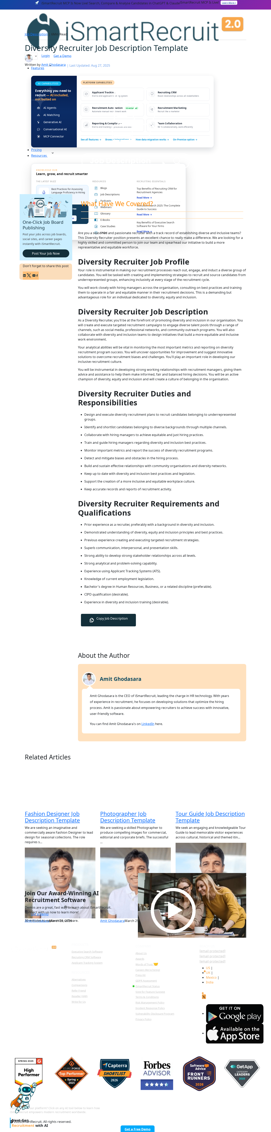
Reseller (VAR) (79, 996)
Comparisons (79, 985)
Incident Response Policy (150, 1008)
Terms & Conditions (147, 997)
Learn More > (229, 2)
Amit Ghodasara (53, 64)
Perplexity (207, 1107)
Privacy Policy (144, 1019)
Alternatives (79, 979)
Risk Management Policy (150, 1002)
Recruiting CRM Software (86, 957)
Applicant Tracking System (87, 963)
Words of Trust (147, 964)
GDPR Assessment (146, 980)
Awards (140, 959)
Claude (181, 1107)
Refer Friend (79, 990)
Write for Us (79, 1002)
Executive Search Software (87, 951)
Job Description (36, 34)
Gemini (232, 1107)
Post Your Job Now (46, 253)
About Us (141, 953)
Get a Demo (40, 914)
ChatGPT (157, 1107)
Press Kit (141, 975)
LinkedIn (147, 724)
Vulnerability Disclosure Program (155, 1013)
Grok (255, 1107)
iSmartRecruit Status (148, 986)
